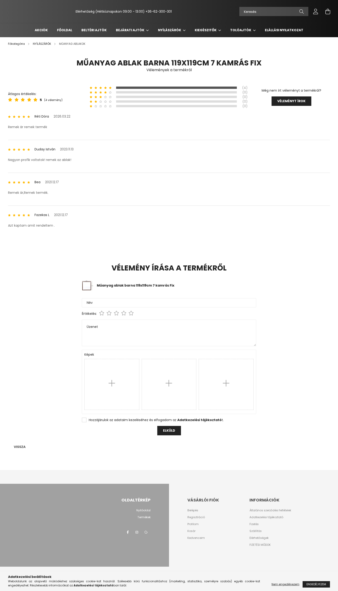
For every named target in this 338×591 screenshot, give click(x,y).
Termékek (144, 517)
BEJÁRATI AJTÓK (130, 30)
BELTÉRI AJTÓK (94, 30)
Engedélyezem (316, 584)
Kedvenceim (196, 538)
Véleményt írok (291, 101)
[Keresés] (301, 11)
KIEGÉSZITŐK (206, 30)
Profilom (193, 524)
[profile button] (315, 11)
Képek (89, 354)
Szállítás (255, 531)
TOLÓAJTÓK (241, 30)
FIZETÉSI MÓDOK (260, 544)
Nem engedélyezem (285, 584)
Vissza (20, 447)
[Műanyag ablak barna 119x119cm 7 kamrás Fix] (87, 285)
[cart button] (327, 11)
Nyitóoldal (143, 510)
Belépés (192, 510)
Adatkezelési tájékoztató (266, 517)
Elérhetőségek (259, 538)
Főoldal (64, 30)
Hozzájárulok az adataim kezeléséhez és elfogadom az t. (156, 420)
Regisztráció (196, 517)
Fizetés (254, 524)
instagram (136, 532)
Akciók (41, 30)
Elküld (169, 430)
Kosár (191, 531)
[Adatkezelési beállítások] (146, 532)
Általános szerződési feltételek (270, 510)
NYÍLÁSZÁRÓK (170, 30)
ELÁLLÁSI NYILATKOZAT (284, 30)
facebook (127, 532)
